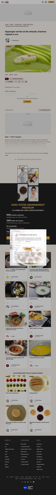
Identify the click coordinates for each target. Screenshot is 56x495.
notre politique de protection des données (28, 255)
